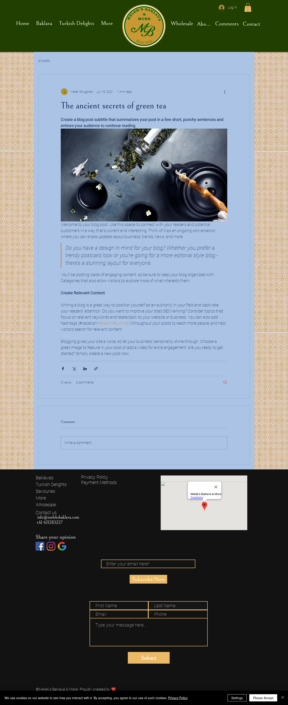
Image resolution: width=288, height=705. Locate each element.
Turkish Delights (51, 484)
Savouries (45, 491)
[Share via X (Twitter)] (74, 368)
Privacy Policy (94, 477)
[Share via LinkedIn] (85, 368)
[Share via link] (96, 368)
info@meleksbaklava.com (58, 517)
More (41, 498)
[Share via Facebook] (63, 368)
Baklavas (44, 477)
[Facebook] (40, 546)
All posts (44, 60)
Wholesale (46, 504)
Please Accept (263, 698)
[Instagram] (51, 546)
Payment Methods (99, 482)
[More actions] (224, 91)
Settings (237, 698)
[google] (62, 546)
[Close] (282, 697)
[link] (248, 7)
